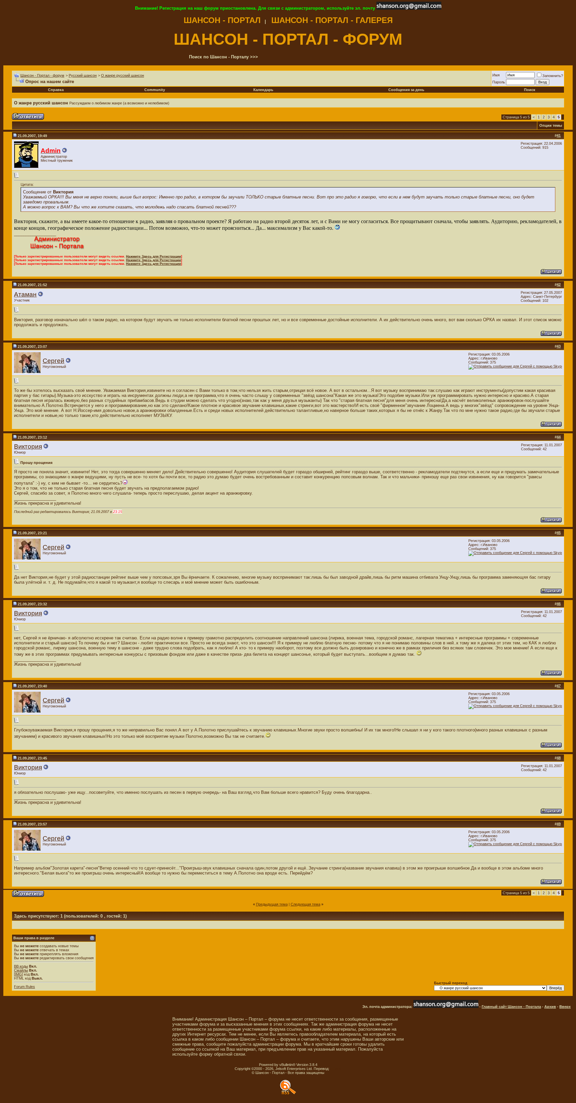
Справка (56, 90)
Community (154, 90)
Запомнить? (552, 76)
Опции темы (550, 125)
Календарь (263, 90)
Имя (496, 75)
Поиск (529, 90)
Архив (550, 1007)
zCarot (335, 1069)
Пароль (498, 82)
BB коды (21, 966)
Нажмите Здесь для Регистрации (153, 256)
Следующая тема (305, 904)
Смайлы (21, 970)
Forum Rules (24, 987)
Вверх (565, 1007)
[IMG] (18, 974)
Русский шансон (83, 75)
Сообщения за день (406, 90)
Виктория (28, 446)
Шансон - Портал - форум (42, 75)
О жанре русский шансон (122, 75)
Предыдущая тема (272, 904)
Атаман (25, 294)
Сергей (53, 360)
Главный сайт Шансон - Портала (511, 1007)
